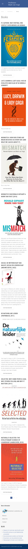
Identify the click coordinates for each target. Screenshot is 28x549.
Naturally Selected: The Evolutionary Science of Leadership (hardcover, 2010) (12, 440)
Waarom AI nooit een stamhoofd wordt (13, 530)
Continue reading (7, 75)
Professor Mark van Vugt (14, 4)
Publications (10, 11)
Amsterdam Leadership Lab (15, 511)
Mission (4, 515)
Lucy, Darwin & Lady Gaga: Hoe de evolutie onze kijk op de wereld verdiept (13, 83)
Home (2, 11)
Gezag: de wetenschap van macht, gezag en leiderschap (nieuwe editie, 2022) (12, 265)
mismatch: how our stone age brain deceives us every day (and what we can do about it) (13, 140)
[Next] (17, 498)
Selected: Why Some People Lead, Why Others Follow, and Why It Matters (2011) (13, 381)
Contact (4, 522)
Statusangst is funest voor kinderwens (13, 540)
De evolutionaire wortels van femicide (13, 536)
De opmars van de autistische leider (12, 538)
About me (4, 519)
